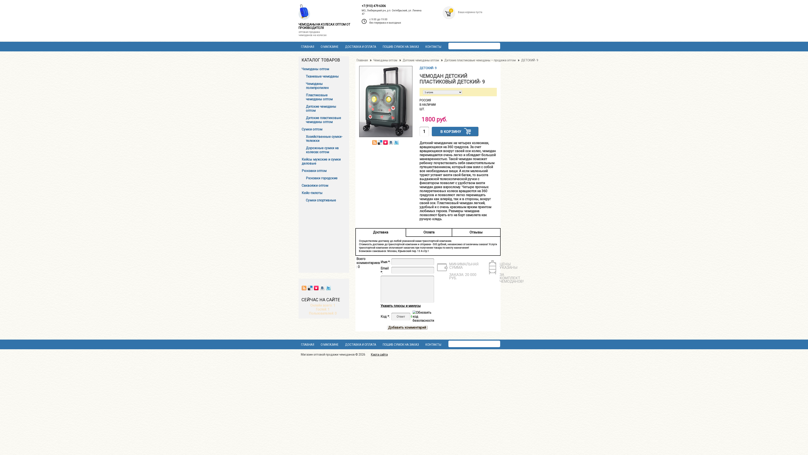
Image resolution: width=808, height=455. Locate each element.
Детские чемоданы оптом (321, 108)
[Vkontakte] (322, 288)
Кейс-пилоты (312, 193)
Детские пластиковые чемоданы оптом (323, 120)
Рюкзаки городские (322, 178)
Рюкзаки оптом (314, 171)
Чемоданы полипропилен (317, 86)
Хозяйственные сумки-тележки (324, 139)
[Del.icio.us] (310, 288)
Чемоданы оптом (315, 69)
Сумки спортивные (321, 200)
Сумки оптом (312, 129)
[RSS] (304, 288)
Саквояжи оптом (315, 185)
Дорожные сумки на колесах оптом (322, 150)
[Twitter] (328, 288)
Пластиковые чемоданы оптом (319, 97)
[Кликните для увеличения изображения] (386, 101)
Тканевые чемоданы (322, 76)
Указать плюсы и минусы (401, 306)
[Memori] (316, 288)
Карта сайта (379, 354)
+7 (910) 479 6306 (374, 6)
